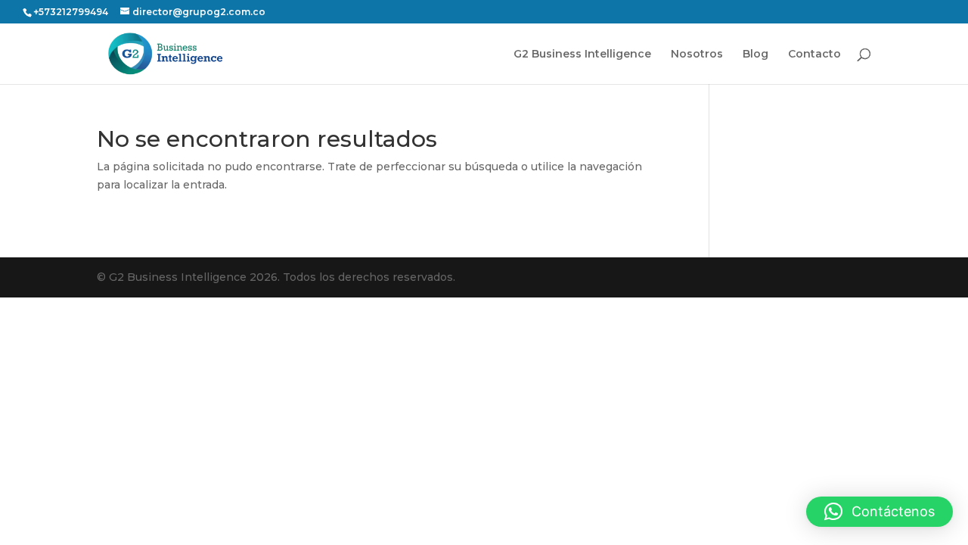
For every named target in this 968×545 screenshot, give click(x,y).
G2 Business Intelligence (582, 54)
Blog (755, 54)
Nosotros (697, 54)
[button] (879, 512)
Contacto (814, 54)
